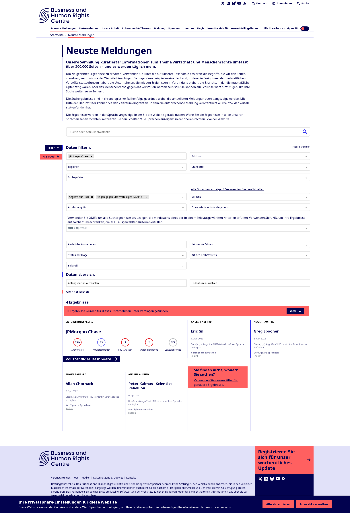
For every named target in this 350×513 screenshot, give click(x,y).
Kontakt (131, 477)
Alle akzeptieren (278, 504)
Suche (305, 3)
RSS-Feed (49, 156)
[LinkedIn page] (228, 3)
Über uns (188, 28)
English (195, 355)
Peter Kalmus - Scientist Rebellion (150, 385)
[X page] (223, 3)
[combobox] (126, 196)
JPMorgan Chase (83, 332)
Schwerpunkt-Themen (136, 28)
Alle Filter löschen (77, 291)
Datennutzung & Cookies (108, 477)
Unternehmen (88, 28)
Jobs (76, 477)
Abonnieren (284, 3)
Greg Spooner (266, 331)
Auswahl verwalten (314, 504)
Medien (85, 477)
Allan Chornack (79, 383)
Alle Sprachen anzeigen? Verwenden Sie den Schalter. (227, 189)
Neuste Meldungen (63, 28)
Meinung (159, 28)
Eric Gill (198, 331)
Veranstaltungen (61, 477)
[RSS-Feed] (244, 3)
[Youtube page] (239, 3)
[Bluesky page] (234, 3)
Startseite (57, 35)
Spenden (174, 28)
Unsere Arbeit (110, 28)
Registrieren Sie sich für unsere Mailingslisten (227, 28)
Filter (51, 147)
